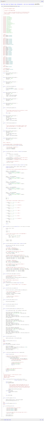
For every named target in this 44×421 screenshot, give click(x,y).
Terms (10, 419)
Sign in (42, 1)
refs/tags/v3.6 (19, 4)
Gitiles (5, 419)
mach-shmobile (31, 4)
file (18, 6)
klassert (12, 4)
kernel (7, 4)
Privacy (8, 419)
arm (27, 4)
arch (24, 4)
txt (40, 419)
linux (2, 4)
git (9, 4)
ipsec (15, 4)
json (42, 419)
